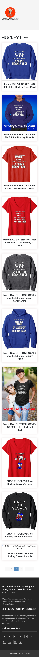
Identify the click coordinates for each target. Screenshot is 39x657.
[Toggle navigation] (34, 15)
